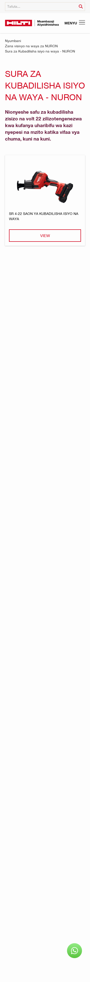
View (45, 235)
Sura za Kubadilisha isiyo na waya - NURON (40, 51)
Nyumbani (13, 41)
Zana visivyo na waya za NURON (31, 46)
